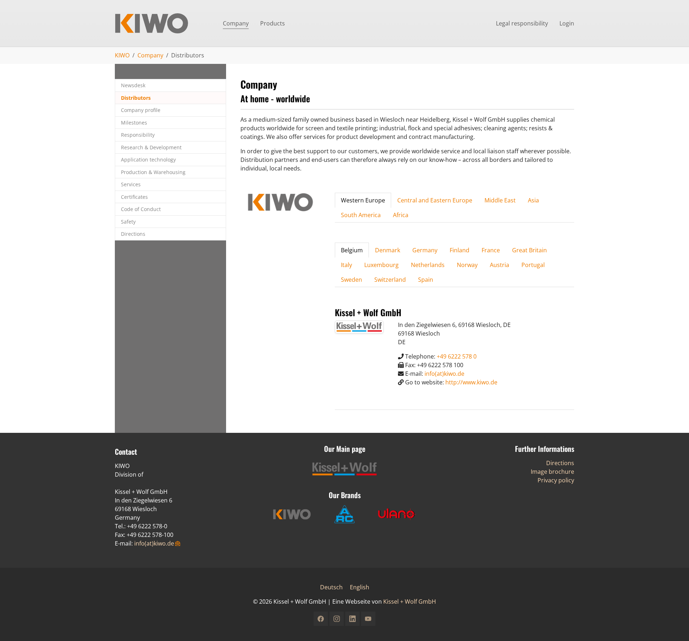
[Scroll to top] (673, 625)
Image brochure (552, 472)
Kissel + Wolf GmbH (409, 601)
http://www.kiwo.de (471, 382)
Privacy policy (556, 480)
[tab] (363, 200)
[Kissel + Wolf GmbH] (161, 23)
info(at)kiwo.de (444, 374)
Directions (560, 463)
